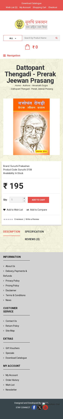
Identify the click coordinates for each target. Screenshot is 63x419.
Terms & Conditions (16, 295)
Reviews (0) (32, 239)
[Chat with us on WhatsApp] (51, 404)
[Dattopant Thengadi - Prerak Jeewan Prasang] (31, 127)
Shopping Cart (39, 7)
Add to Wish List (14, 209)
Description (11, 231)
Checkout (52, 7)
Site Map (10, 330)
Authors (26, 85)
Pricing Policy (12, 285)
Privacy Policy (13, 280)
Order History (12, 380)
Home (18, 85)
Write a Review (32, 219)
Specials (10, 353)
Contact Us (11, 321)
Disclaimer (11, 290)
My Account (25, 7)
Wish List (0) (11, 7)
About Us (10, 266)
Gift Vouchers (13, 348)
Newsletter (11, 389)
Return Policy (12, 326)
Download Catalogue (31, 3)
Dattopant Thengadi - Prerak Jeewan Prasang (32, 89)
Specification (34, 231)
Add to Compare (38, 209)
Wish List (10, 385)
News (8, 300)
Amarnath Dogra (40, 85)
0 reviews (18, 219)
